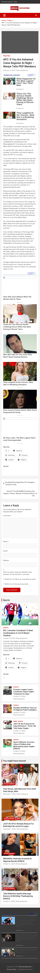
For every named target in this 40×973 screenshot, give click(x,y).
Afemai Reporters (25, 967)
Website (6, 560)
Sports (6, 600)
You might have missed (14, 761)
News (15, 721)
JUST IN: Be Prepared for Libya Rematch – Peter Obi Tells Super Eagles (24, 726)
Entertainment (9, 784)
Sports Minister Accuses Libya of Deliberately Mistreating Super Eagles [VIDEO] (24, 745)
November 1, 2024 (9, 794)
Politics (6, 56)
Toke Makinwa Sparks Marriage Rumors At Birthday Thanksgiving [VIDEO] (18, 896)
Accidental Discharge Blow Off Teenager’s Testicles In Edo (20, 483)
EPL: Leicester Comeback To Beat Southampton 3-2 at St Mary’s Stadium (18, 633)
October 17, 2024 (19, 731)
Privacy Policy (11, 969)
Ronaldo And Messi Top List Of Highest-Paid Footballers (25, 709)
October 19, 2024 (9, 638)
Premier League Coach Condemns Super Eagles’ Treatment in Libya (23, 691)
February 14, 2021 (9, 70)
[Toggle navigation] (4, 15)
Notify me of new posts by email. (16, 584)
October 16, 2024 (19, 751)
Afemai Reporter (22, 70)
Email (5, 551)
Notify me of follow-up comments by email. (20, 579)
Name (6, 541)
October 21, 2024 (9, 864)
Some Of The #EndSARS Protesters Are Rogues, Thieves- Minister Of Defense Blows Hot (19, 493)
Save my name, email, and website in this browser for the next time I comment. (17, 573)
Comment (7, 516)
